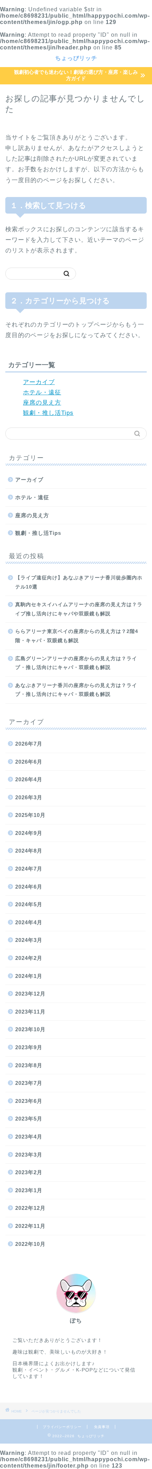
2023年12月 (30, 994)
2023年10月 (30, 1029)
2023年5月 (28, 1119)
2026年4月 (28, 779)
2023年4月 (28, 1137)
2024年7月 (28, 869)
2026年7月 (28, 744)
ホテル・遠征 (42, 392)
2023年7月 (28, 1083)
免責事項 (102, 1427)
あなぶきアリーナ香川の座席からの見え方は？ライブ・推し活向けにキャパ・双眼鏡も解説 (76, 690)
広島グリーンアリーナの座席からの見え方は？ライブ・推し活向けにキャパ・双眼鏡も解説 (76, 663)
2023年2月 (28, 1172)
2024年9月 (28, 833)
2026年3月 (28, 797)
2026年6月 (28, 762)
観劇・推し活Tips (48, 413)
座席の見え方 (42, 402)
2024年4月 (28, 922)
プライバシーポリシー (62, 1427)
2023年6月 (28, 1101)
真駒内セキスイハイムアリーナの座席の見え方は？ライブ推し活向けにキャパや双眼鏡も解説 (78, 609)
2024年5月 (28, 904)
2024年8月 (28, 851)
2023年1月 (28, 1190)
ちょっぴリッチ (76, 57)
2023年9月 (28, 1047)
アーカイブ (39, 382)
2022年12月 (30, 1208)
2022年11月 (30, 1226)
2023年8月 (28, 1065)
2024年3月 (28, 940)
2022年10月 (30, 1244)
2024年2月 (28, 958)
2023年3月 (28, 1155)
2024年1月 (28, 976)
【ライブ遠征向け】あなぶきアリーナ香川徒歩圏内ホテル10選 (78, 582)
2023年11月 (30, 1012)
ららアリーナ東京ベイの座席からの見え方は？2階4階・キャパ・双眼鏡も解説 (76, 636)
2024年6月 (28, 887)
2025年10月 (30, 815)
